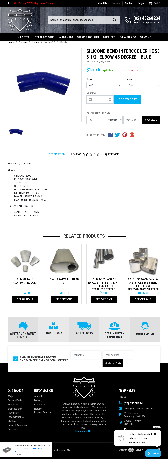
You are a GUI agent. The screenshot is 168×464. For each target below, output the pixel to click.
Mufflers (109, 37)
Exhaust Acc (127, 37)
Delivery (116, 3)
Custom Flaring (15, 400)
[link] (10, 3)
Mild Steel (24, 37)
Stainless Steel (45, 37)
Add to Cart (128, 99)
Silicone (145, 37)
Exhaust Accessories (18, 425)
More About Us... (83, 431)
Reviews (76, 154)
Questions (112, 154)
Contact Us (40, 404)
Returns (38, 408)
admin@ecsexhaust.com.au (138, 408)
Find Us (122, 396)
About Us (102, 3)
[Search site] (115, 20)
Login (141, 3)
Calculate (151, 120)
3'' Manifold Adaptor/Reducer (25, 281)
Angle (89, 79)
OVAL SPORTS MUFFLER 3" (64, 281)
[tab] (57, 154)
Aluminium (66, 37)
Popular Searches (43, 412)
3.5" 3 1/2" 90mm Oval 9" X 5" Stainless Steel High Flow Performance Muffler (143, 284)
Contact (129, 3)
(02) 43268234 (146, 18)
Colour (129, 79)
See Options (25, 299)
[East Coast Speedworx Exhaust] (20, 19)
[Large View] (16, 132)
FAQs (10, 396)
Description (57, 154)
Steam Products (88, 37)
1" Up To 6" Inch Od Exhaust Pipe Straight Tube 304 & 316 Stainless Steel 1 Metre (103, 286)
